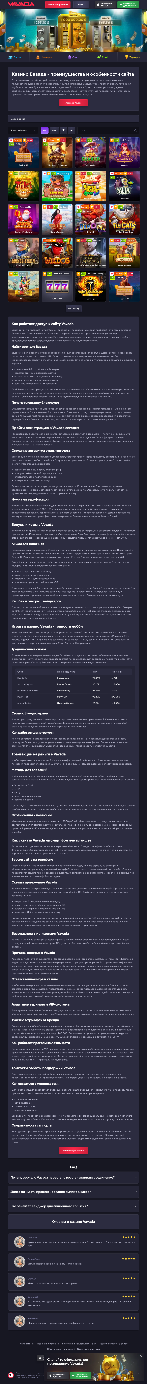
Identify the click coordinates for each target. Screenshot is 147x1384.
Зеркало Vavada (73, 103)
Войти (81, 4)
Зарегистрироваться (58, 4)
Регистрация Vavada (73, 1150)
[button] (3, 30)
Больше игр (73, 308)
